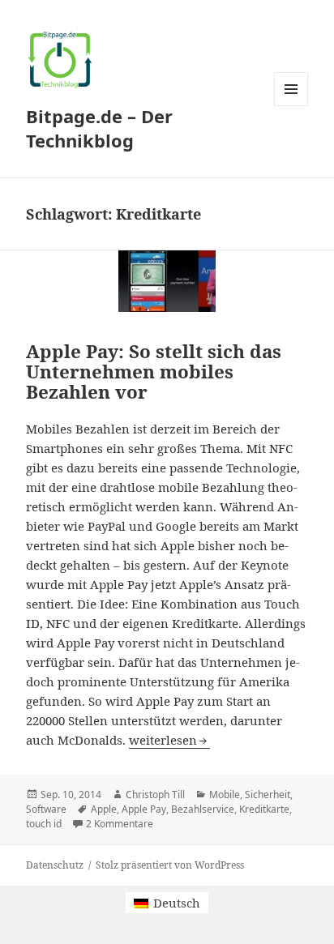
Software (46, 809)
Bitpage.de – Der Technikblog (99, 128)
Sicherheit (267, 794)
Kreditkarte (264, 809)
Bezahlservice (202, 809)
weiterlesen (169, 740)
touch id (44, 824)
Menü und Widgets (291, 105)
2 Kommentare (119, 824)
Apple (104, 809)
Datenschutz (55, 865)
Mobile (224, 794)
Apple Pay (144, 809)
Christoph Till (155, 794)
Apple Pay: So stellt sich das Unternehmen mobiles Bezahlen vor (153, 371)
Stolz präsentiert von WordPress (170, 865)
